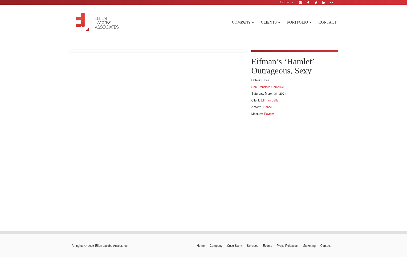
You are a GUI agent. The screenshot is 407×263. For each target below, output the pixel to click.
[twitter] (315, 2)
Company (242, 22)
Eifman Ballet (270, 100)
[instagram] (300, 2)
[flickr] (331, 2)
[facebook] (308, 2)
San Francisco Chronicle (267, 87)
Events (267, 245)
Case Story (234, 245)
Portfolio (298, 22)
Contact (327, 22)
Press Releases (287, 245)
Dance (267, 107)
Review (269, 113)
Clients (269, 22)
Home (201, 245)
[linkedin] (323, 2)
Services (252, 245)
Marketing (308, 245)
